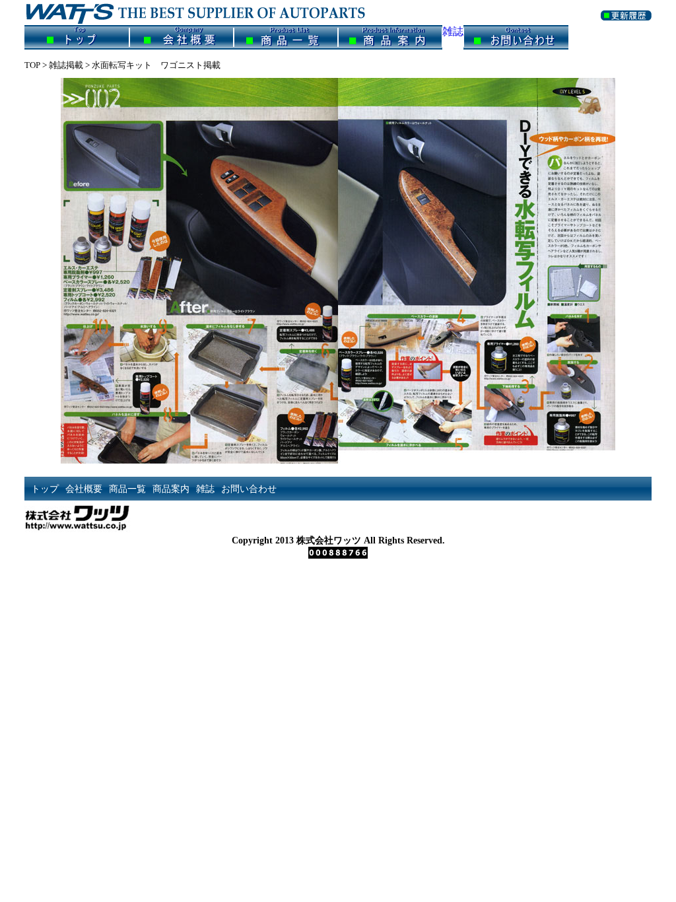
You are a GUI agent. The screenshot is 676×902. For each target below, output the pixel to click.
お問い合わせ (515, 37)
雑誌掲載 (66, 65)
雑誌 (452, 31)
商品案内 (390, 37)
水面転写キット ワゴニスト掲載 (156, 65)
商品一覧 (286, 37)
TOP (32, 65)
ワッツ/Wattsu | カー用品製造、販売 (206, 12)
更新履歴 (626, 23)
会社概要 (181, 37)
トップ (76, 37)
